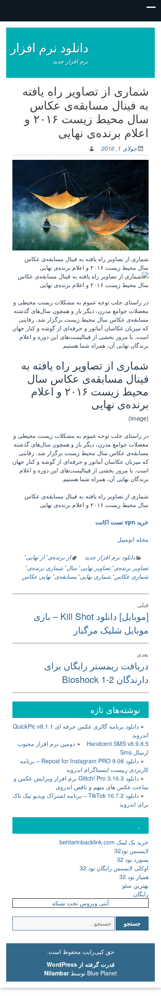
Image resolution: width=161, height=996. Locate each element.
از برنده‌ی (59, 557)
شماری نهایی (95, 576)
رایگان (141, 894)
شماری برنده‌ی (45, 567)
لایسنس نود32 (131, 850)
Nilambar (56, 973)
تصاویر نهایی (95, 567)
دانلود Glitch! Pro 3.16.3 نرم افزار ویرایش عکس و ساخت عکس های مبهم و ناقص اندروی (81, 782)
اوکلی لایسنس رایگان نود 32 (114, 868)
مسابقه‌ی (65, 576)
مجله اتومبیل (133, 539)
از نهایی (35, 557)
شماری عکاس (131, 576)
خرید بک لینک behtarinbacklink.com (104, 842)
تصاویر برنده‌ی (131, 567)
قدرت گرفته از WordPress (81, 964)
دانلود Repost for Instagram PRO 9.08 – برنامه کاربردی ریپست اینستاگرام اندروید (84, 765)
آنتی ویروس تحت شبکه (80, 903)
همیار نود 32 (134, 876)
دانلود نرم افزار (49, 47)
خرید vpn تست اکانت (122, 522)
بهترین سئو (135, 885)
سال (71, 567)
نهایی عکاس (36, 576)
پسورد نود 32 (133, 859)
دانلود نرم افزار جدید (110, 557)
